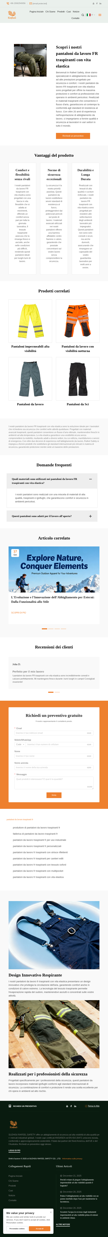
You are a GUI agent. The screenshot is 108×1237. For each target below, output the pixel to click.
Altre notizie (63, 1224)
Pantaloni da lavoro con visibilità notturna (78, 349)
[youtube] (93, 3)
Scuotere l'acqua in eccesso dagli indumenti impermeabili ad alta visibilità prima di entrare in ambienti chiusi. (79, 1215)
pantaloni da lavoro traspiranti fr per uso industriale (39, 840)
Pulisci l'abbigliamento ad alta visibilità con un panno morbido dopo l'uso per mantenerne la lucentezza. (79, 1199)
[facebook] (97, 3)
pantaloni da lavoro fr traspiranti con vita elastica (38, 877)
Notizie (76, 12)
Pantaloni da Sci (78, 404)
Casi (69, 12)
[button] (44, 628)
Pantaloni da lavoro (30, 404)
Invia (54, 795)
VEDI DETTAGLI (30, 321)
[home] (14, 1124)
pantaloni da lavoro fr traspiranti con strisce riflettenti (40, 852)
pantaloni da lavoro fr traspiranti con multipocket (38, 871)
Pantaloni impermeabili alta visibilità (30, 349)
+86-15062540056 (17, 3)
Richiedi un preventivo (73, 136)
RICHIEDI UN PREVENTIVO (25, 1106)
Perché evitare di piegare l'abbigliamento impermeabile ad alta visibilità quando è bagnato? (77, 1183)
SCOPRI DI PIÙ (18, 613)
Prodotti (61, 12)
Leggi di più (14, 1150)
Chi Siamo (50, 12)
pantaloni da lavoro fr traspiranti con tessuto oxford (39, 864)
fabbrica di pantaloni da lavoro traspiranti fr (35, 834)
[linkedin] (100, 3)
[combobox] (20, 744)
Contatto (75, 18)
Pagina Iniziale (37, 12)
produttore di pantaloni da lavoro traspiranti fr (36, 827)
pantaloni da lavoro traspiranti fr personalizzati (37, 846)
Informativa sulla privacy (72, 1159)
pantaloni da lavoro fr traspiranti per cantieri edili (38, 858)
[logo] (12, 15)
